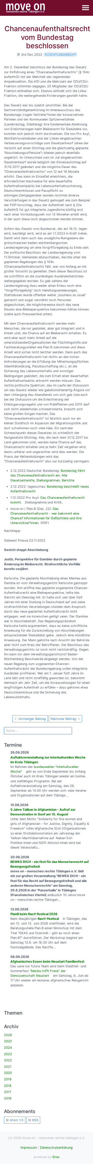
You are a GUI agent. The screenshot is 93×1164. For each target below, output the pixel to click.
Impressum (29, 1147)
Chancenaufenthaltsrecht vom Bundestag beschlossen (47, 37)
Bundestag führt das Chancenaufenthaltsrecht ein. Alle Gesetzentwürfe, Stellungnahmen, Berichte (47, 475)
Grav (56, 1157)
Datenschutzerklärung (56, 1147)
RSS (34, 1120)
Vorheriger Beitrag (31, 719)
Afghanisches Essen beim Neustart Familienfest (47, 961)
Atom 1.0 (16, 1120)
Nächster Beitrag (64, 719)
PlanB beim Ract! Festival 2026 (33, 914)
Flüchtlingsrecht (60, 54)
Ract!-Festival (48, 919)
